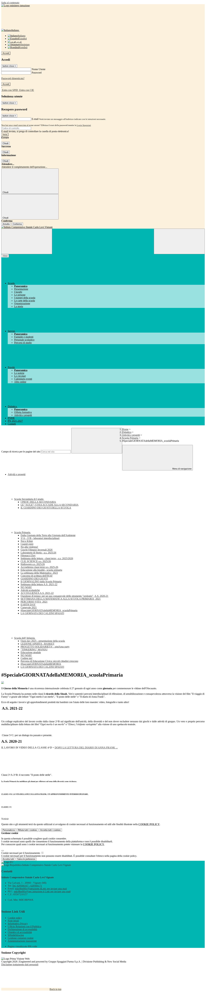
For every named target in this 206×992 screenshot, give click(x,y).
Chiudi (5, 143)
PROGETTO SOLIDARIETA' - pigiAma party (45, 646)
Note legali (13, 920)
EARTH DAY (28, 604)
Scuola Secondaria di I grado (29, 499)
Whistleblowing (16, 935)
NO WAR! (26, 587)
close (5, 256)
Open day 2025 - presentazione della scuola (43, 641)
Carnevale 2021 (29, 607)
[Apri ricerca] (179, 241)
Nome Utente (38, 69)
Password (37, 72)
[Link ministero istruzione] (15, 5)
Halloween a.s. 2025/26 (33, 564)
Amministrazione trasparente (22, 941)
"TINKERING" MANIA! (34, 649)
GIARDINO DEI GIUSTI (34, 578)
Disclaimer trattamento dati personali (19, 964)
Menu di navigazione (182, 469)
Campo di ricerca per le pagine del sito (20, 451)
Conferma (17, 224)
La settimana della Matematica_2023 (39, 572)
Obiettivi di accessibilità (20, 932)
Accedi (6, 53)
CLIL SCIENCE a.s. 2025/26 (36, 561)
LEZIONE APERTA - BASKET (37, 643)
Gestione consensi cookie (20, 938)
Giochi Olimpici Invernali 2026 (36, 549)
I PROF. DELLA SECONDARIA (38, 502)
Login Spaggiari (84, 125)
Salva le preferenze (26, 859)
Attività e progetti (131, 435)
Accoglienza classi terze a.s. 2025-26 (39, 567)
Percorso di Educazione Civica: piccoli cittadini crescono (49, 661)
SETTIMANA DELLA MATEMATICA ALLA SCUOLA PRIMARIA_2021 (61, 598)
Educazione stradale (31, 652)
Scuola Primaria (130, 438)
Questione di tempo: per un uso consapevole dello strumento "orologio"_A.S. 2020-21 (64, 596)
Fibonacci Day (28, 555)
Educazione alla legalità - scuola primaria (41, 570)
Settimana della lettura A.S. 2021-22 (39, 584)
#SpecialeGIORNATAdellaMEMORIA (41, 664)
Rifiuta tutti (27, 830)
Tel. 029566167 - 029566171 (27, 885)
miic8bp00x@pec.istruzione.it (42, 891)
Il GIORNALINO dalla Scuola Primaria (41, 581)
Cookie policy (15, 917)
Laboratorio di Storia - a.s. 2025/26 (38, 552)
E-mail (35, 119)
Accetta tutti (50, 830)
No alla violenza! (29, 546)
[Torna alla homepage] (103, 227)
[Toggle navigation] (26, 241)
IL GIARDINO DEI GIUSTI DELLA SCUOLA (46, 507)
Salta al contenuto (10, 2)
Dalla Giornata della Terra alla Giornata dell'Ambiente (48, 535)
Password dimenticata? (12, 78)
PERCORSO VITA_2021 (34, 601)
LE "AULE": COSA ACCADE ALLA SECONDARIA (50, 504)
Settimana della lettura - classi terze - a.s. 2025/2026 (47, 558)
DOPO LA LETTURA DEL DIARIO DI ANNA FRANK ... (86, 747)
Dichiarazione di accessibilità (22, 929)
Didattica (126, 432)
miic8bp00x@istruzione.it (41, 888)
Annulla (6, 224)
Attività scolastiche (30, 590)
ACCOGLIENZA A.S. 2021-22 (37, 593)
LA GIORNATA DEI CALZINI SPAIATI (42, 613)
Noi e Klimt (27, 541)
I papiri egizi (27, 544)
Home (125, 429)
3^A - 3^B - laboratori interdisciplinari (40, 538)
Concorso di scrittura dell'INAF (37, 575)
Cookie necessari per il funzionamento (21, 853)
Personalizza (9, 830)
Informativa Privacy (18, 923)
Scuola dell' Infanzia (24, 638)
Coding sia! (26, 658)
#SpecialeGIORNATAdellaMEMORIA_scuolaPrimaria (49, 610)
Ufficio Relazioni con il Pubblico (24, 926)
